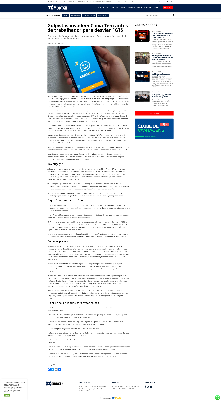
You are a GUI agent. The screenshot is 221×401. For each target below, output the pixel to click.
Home (100, 7)
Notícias (106, 7)
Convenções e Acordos (119, 7)
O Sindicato (148, 7)
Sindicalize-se (168, 7)
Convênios (131, 7)
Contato (156, 7)
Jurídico (139, 7)
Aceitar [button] (7, 395)
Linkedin (170, 1)
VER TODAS (154, 113)
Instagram (163, 1)
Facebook (155, 1)
